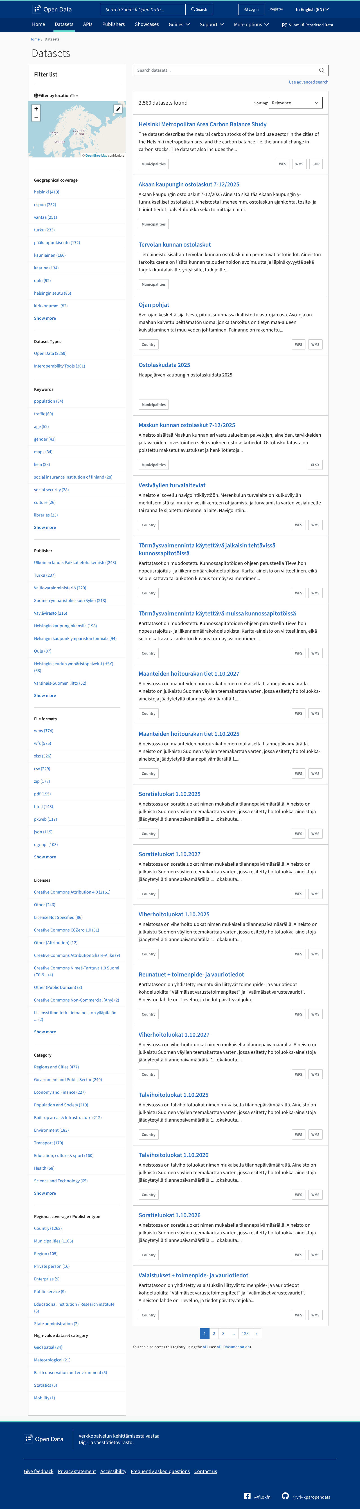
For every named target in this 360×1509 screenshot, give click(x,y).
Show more (45, 318)
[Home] (52, 9)
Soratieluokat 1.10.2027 (170, 854)
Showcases (147, 24)
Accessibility (113, 1471)
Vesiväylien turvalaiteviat (172, 485)
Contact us (205, 1471)
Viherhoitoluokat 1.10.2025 (174, 914)
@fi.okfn (262, 1497)
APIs (88, 24)
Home (38, 24)
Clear (74, 95)
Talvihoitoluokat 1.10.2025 (173, 1094)
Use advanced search (308, 82)
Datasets (64, 24)
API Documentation (233, 1347)
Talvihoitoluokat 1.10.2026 (173, 1155)
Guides (176, 24)
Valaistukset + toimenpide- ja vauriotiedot (193, 1275)
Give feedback (38, 1471)
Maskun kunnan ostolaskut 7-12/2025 (187, 425)
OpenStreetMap (96, 155)
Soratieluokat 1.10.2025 (170, 794)
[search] (321, 70)
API (205, 1347)
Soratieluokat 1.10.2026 (170, 1215)
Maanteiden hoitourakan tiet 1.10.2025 (189, 733)
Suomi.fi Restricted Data (311, 25)
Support (209, 24)
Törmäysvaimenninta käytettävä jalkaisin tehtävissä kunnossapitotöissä (207, 549)
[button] (36, 109)
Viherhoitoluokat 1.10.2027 (174, 1034)
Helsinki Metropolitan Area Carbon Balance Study (203, 124)
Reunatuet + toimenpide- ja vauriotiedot (191, 974)
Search (201, 9)
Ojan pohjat (154, 304)
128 (245, 1333)
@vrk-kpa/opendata (311, 1497)
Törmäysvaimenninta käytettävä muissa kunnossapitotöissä (217, 613)
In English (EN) (310, 9)
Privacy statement (77, 1471)
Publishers (113, 24)
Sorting (260, 103)
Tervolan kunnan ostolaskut (175, 244)
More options (248, 24)
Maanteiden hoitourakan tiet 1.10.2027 (189, 673)
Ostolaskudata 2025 (164, 364)
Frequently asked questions (160, 1471)
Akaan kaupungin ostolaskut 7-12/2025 (189, 184)
